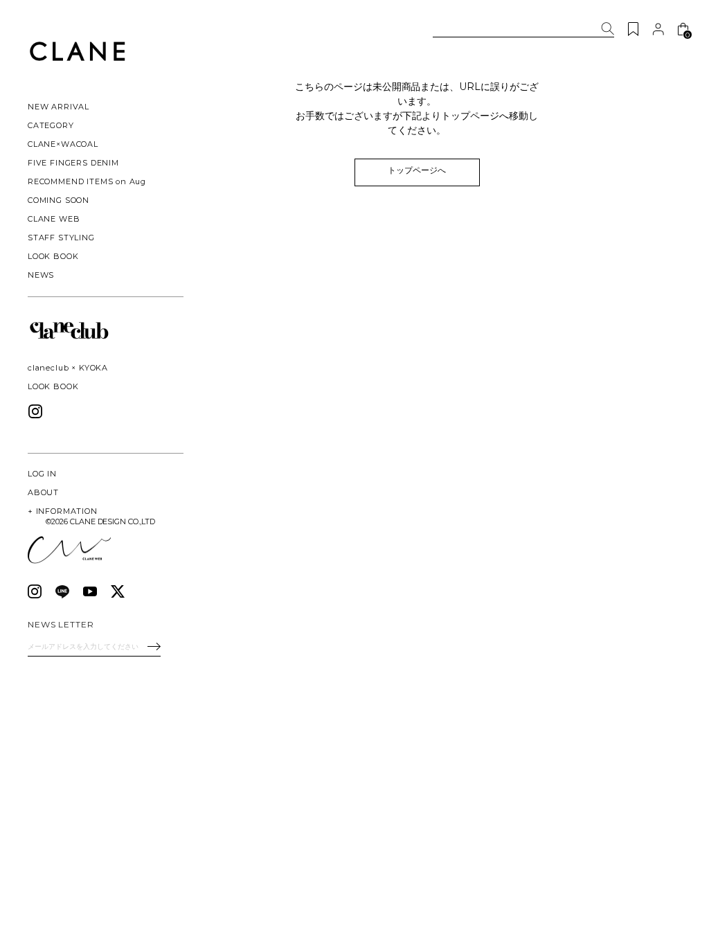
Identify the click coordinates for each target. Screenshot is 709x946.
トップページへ (417, 170)
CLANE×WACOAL (63, 144)
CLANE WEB (54, 219)
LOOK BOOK (53, 386)
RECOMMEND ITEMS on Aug (87, 181)
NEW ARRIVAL (58, 106)
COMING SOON (58, 200)
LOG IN (42, 474)
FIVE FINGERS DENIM (73, 163)
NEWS (41, 275)
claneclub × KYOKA (68, 368)
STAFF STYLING (61, 237)
